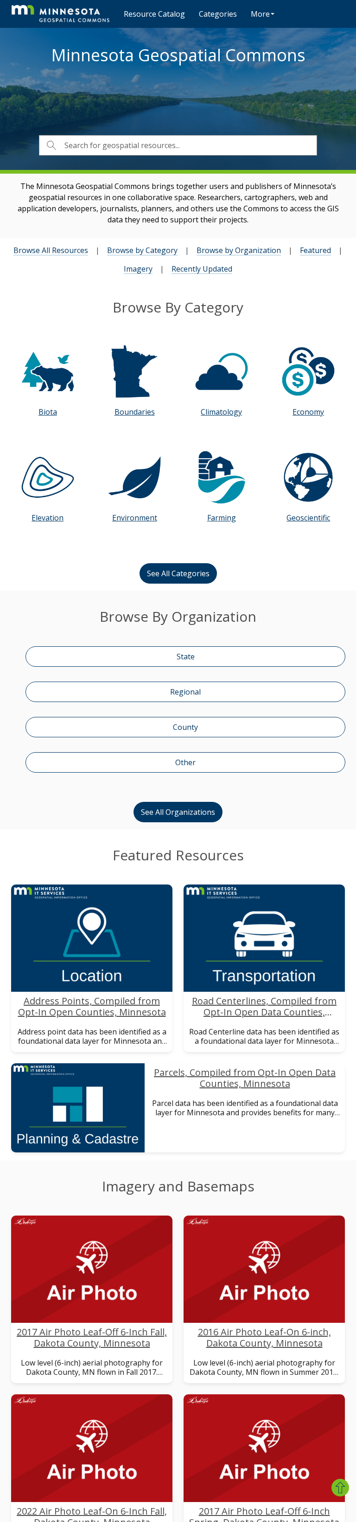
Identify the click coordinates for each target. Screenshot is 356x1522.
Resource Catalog (154, 14)
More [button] (260, 14)
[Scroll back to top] (340, 1487)
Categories (218, 14)
